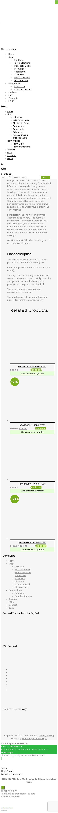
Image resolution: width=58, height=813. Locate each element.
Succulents (20, 578)
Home (12, 560)
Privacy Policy (46, 735)
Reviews (13, 599)
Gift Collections (22, 569)
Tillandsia (19, 581)
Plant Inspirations (23, 596)
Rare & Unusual (22, 584)
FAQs (11, 602)
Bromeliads (20, 575)
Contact (13, 605)
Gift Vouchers (21, 587)
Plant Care (20, 593)
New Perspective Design (34, 738)
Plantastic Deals (23, 572)
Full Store (19, 566)
